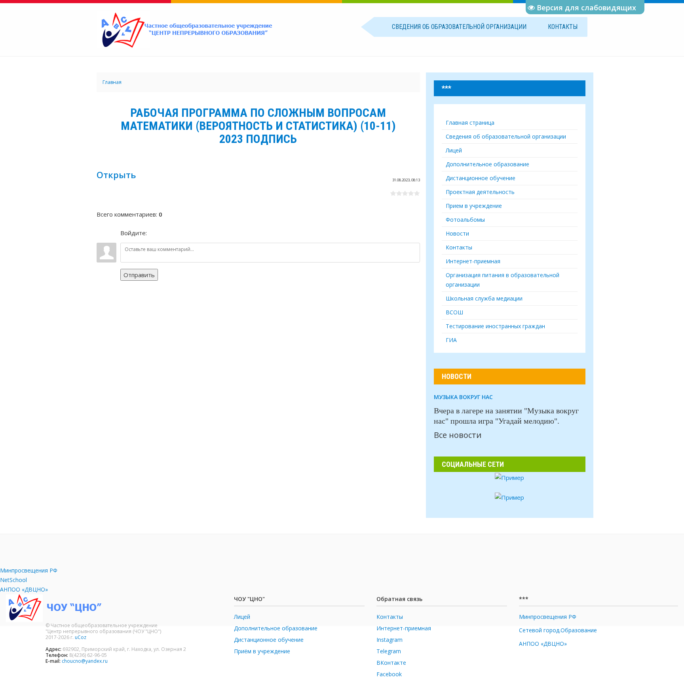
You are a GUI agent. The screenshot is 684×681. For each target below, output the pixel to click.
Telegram (388, 651)
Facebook (389, 674)
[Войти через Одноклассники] (195, 233)
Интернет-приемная (403, 628)
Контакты (563, 26)
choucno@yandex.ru (85, 661)
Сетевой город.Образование (558, 630)
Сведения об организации (459, 26)
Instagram (389, 639)
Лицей (242, 616)
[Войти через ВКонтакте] (168, 233)
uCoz (80, 637)
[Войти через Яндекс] (181, 233)
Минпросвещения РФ (28, 570)
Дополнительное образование (275, 628)
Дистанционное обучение (269, 639)
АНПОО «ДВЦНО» (24, 589)
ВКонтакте (391, 662)
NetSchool (13, 580)
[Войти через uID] (154, 233)
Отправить (139, 275)
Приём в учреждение (262, 651)
